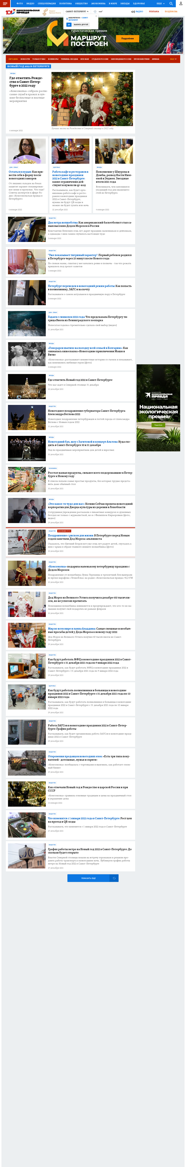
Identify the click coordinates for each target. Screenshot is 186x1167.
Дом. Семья (13, 167)
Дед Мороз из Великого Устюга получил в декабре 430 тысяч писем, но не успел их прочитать (89, 599)
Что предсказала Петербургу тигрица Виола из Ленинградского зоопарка (88, 318)
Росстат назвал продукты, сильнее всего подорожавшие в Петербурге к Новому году (90, 474)
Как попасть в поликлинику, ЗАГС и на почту (90, 287)
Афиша (155, 59)
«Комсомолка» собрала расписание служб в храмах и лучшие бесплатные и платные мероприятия (28, 96)
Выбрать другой (81, 25)
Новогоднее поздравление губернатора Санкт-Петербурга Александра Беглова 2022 (86, 412)
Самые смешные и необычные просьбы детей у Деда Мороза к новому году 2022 (89, 630)
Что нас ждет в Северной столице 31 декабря (73, 384)
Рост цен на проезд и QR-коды (90, 820)
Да (69, 25)
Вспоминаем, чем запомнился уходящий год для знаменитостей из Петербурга (113, 189)
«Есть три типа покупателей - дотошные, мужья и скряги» (89, 758)
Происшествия (141, 59)
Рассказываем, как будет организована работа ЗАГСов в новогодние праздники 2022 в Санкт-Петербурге (90, 735)
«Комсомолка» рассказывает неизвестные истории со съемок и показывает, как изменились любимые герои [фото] (90, 361)
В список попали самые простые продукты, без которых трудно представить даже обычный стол (89, 483)
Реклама (154, 11)
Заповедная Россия (121, 59)
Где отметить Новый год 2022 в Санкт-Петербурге (80, 380)
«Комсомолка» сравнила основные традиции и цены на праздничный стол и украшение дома (89, 797)
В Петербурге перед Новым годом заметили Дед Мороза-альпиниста (89, 537)
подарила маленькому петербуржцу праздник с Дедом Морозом (89, 568)
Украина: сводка (69, 59)
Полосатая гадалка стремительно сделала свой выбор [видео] (82, 325)
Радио (139, 11)
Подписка (171, 11)
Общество (81, 3)
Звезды (125, 3)
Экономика (98, 3)
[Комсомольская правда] (23, 12)
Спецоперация (47, 3)
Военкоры (53, 59)
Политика (65, 3)
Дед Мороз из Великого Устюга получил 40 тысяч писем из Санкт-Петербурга (85, 638)
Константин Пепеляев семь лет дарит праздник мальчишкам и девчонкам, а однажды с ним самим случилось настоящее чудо (90, 232)
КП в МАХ (85, 59)
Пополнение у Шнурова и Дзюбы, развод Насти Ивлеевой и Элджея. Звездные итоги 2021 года (114, 176)
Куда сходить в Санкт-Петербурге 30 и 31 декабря (89, 443)
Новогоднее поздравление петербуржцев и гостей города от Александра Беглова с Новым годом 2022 (88, 421)
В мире (113, 3)
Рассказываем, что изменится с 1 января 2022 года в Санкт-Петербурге (87, 826)
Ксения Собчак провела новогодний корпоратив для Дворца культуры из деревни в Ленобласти (90, 505)
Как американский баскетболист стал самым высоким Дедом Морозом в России (90, 224)
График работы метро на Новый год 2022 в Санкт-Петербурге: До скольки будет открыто (90, 851)
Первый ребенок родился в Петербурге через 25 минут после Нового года (90, 256)
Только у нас (38, 59)
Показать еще (88, 878)
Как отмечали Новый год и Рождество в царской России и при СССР (88, 789)
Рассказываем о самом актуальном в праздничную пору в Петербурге (86, 294)
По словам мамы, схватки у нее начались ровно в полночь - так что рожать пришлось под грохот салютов (89, 265)
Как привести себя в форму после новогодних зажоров (26, 175)
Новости (25, 59)
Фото (20, 3)
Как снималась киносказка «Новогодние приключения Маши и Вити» (88, 351)
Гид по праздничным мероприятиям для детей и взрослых (81, 450)
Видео (30, 3)
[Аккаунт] (181, 3)
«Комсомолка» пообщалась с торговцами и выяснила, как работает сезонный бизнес (89, 766)
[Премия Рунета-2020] (50, 11)
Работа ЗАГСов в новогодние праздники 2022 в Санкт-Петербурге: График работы (87, 727)
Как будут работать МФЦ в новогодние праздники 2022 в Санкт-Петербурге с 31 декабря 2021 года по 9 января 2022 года (89, 661)
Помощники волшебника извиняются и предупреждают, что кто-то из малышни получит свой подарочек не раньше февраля (90, 607)
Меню (5, 3)
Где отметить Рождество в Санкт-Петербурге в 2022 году (26, 82)
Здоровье (139, 3)
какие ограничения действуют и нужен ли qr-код (70, 178)
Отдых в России (100, 59)
